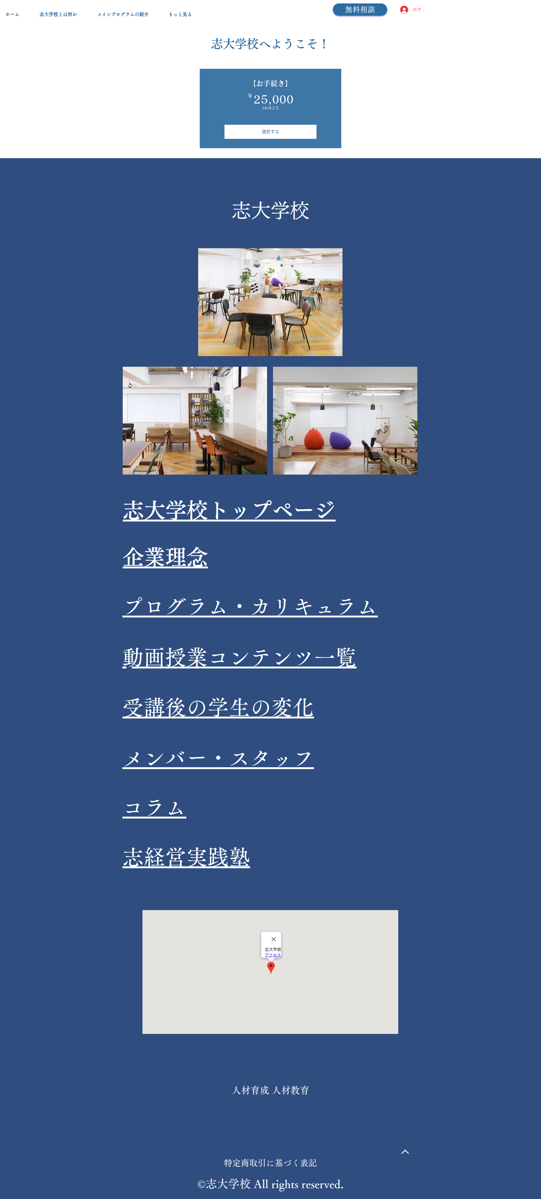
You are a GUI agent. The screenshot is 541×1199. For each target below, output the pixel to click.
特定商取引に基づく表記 (270, 1163)
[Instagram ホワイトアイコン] (526, 14)
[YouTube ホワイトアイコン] (514, 14)
